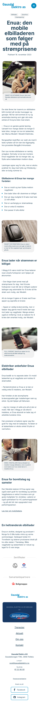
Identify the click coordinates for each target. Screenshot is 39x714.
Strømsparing (19, 17)
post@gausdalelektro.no (19, 663)
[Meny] (33, 5)
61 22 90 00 (19, 669)
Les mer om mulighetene (12, 511)
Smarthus (25, 14)
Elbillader (14, 14)
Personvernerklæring (19, 678)
